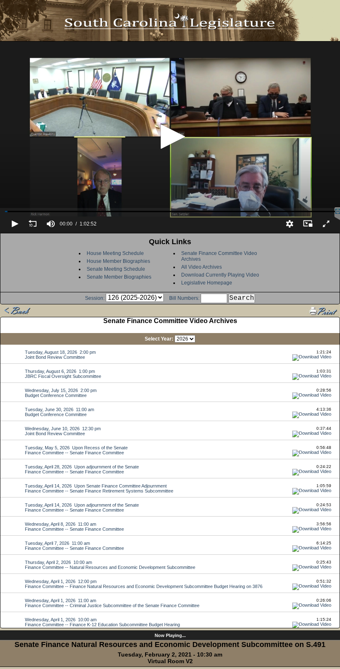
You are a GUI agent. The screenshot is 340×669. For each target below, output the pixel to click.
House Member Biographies (118, 261)
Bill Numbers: (184, 298)
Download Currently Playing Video (220, 275)
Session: (94, 298)
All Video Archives (201, 267)
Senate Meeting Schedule (116, 269)
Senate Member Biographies (119, 277)
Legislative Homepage (206, 283)
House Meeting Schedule (115, 253)
